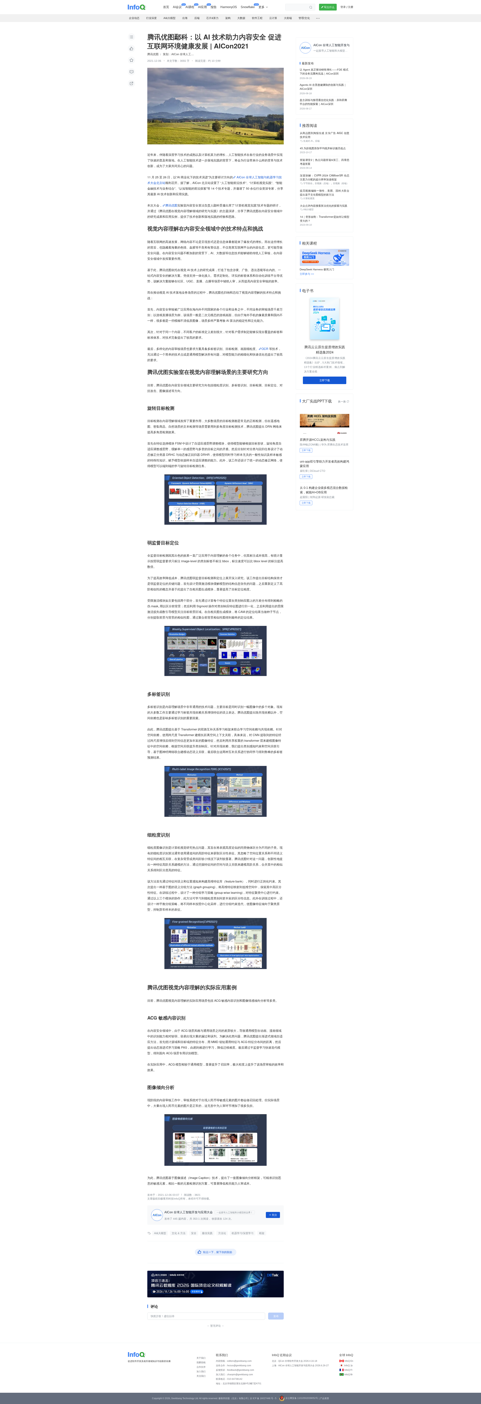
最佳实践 (207, 1233)
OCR (265, 349)
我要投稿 (201, 1362)
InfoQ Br (348, 1374)
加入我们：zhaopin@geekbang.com (234, 1374)
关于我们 (201, 1358)
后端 (317, 141)
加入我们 (201, 1371)
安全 (193, 1233)
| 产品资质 (324, 1398)
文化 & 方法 (178, 1233)
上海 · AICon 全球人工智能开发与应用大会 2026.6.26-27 (300, 1365)
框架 (261, 1233)
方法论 (222, 1233)
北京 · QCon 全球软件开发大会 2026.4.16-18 (294, 1361)
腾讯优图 (171, 205)
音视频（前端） (341, 183)
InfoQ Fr (348, 1370)
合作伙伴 (201, 1367)
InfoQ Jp (348, 1365)
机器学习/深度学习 (242, 1233)
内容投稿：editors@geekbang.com (234, 1361)
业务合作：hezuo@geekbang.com (233, 1365)
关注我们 (201, 1376)
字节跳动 (307, 183)
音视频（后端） (322, 183)
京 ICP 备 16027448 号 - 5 (263, 1398)
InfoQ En (348, 1361)
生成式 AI (308, 141)
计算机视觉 (309, 198)
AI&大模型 (160, 1233)
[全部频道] (318, 18)
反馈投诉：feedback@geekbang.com (235, 1370)
